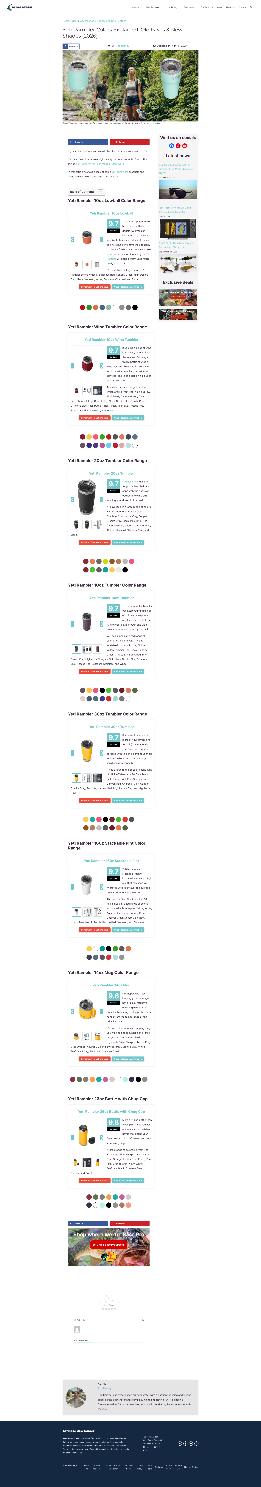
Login (141, 1320)
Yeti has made (130, 481)
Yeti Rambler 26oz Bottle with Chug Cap (111, 1112)
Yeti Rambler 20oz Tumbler (111, 473)
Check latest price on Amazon (128, 287)
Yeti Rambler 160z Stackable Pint (111, 861)
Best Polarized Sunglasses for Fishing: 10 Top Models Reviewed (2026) (176, 169)
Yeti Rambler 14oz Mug (111, 985)
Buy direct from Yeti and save (94, 287)
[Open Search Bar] (251, 7)
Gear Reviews (152, 7)
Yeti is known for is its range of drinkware (100, 163)
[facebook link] (185, 1443)
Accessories (87, 20)
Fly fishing (189, 7)
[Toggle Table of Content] (99, 191)
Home (66, 20)
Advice (135, 7)
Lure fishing (171, 7)
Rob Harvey (122, 45)
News (219, 7)
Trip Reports (207, 7)
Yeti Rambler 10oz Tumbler (111, 598)
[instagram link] (180, 1443)
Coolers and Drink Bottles (111, 20)
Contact (242, 7)
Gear (74, 20)
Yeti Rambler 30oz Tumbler (111, 727)
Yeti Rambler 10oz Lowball (111, 213)
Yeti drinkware (120, 171)
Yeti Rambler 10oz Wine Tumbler (112, 340)
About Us (230, 7)
